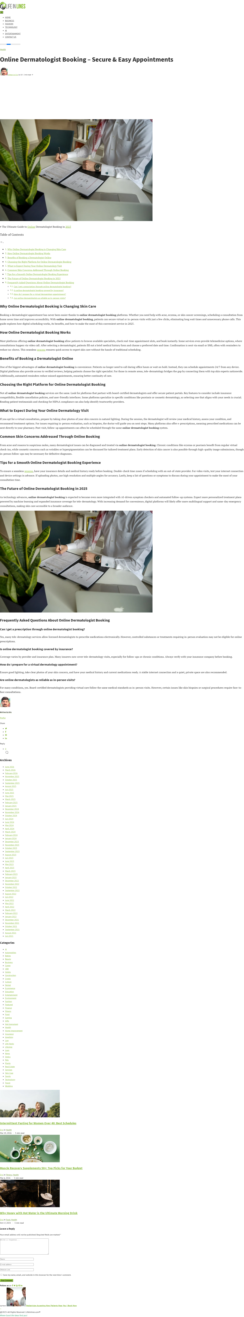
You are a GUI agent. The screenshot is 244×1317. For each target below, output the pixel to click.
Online (31, 226)
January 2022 (11, 916)
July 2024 (9, 819)
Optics (8, 1056)
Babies (8, 955)
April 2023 (9, 867)
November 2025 (12, 776)
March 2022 (10, 910)
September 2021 (12, 929)
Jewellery (9, 1037)
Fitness (8, 1011)
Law (7, 1040)
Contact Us (10, 37)
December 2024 (12, 809)
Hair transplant (11, 1024)
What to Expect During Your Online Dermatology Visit (34, 265)
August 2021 (10, 933)
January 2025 (11, 806)
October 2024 (11, 815)
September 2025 (12, 783)
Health (3, 49)
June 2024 (9, 822)
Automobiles (10, 952)
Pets (7, 1060)
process (41, 349)
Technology (11, 27)
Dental (8, 985)
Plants (8, 1063)
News (7, 1053)
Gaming (8, 1017)
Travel (7, 1083)
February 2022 (11, 913)
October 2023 (11, 848)
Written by (13, 75)
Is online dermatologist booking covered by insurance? (39, 290)
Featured (9, 1004)
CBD (7, 969)
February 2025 (11, 802)
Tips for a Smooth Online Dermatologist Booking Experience (37, 274)
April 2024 (9, 828)
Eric (2, 1130)
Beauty (8, 959)
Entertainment (13, 33)
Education (9, 991)
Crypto (8, 978)
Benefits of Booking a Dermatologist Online (29, 257)
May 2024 (9, 825)
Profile (3, 718)
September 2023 (12, 851)
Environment (10, 998)
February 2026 (11, 773)
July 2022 (9, 897)
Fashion (9, 24)
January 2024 (11, 838)
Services (8, 1069)
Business (9, 20)
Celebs (8, 972)
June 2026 (9, 766)
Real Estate (10, 1066)
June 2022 (9, 900)
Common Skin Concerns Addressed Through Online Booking (38, 270)
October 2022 (11, 887)
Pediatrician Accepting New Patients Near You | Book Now (51, 1305)
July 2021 (9, 936)
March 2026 (10, 770)
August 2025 (10, 786)
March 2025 (10, 799)
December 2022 (12, 880)
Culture (8, 982)
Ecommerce (10, 988)
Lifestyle (8, 1047)
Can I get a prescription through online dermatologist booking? (42, 286)
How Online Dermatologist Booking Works (28, 253)
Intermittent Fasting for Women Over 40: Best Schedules (38, 1123)
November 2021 (12, 923)
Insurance (9, 1034)
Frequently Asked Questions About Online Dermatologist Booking (40, 282)
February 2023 (11, 874)
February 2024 (11, 835)
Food (7, 1014)
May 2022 (9, 903)
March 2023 (10, 871)
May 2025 (9, 796)
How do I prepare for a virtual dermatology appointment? (40, 294)
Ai (6, 30)
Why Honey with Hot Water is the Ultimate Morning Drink (39, 1213)
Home (8, 17)
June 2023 (9, 861)
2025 (68, 226)
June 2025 (9, 792)
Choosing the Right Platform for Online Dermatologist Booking (39, 261)
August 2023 (10, 854)
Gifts (7, 1021)
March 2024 (10, 831)
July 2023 (9, 858)
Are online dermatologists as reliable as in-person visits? (40, 298)
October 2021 (11, 926)
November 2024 (12, 812)
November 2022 (12, 884)
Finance (8, 1008)
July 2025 (9, 789)
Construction (10, 975)
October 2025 (11, 779)
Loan (7, 1050)
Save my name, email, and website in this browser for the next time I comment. (37, 1275)
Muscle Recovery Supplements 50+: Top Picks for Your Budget (41, 1168)
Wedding (9, 1086)
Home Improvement (13, 1030)
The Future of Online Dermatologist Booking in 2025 (34, 278)
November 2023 (12, 845)
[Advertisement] (122, 100)
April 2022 (9, 906)
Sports (8, 1076)
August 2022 (10, 893)
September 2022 (12, 890)
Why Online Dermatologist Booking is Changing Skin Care (36, 249)
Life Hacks (9, 1043)
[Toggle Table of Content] (2, 242)
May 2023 (9, 864)
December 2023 (12, 841)
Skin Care (9, 1073)
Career (8, 965)
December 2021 (12, 919)
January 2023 (11, 877)
